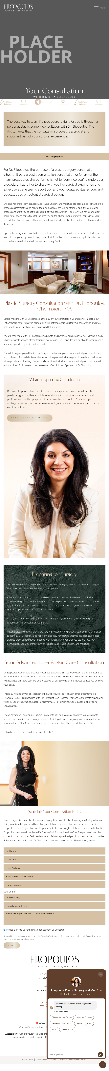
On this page (53, 156)
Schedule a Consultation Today (29, 418)
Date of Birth (10, 891)
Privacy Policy (29, 939)
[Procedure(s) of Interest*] (54, 905)
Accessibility (42, 1060)
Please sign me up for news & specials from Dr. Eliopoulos (36, 929)
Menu (102, 7)
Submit (12, 945)
